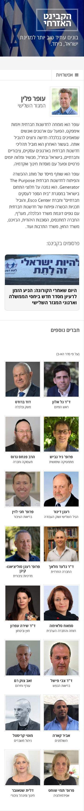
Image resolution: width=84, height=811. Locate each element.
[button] (68, 75)
